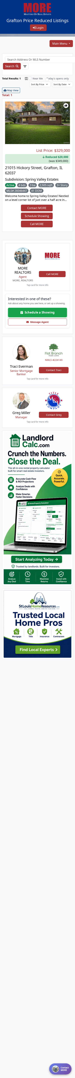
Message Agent (39, 322)
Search (10, 66)
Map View (12, 90)
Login (40, 28)
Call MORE (37, 224)
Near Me (38, 78)
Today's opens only (58, 78)
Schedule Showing (37, 216)
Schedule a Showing (39, 312)
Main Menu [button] (60, 43)
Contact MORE (36, 208)
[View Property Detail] (37, 122)
